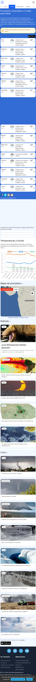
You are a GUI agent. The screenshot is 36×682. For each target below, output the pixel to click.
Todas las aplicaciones (22, 660)
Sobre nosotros (5, 660)
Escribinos (4, 663)
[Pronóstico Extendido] (2, 2)
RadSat (28, 6)
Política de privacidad (18, 679)
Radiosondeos (19, 669)
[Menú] (33, 2)
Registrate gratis (5, 667)
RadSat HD (18, 665)
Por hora (4, 6)
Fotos (3, 452)
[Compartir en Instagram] (8, 195)
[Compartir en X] (5, 195)
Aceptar (29, 679)
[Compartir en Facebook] (2, 195)
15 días (12, 6)
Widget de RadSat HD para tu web (18, 317)
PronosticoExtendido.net (22, 663)
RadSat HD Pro (19, 667)
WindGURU (20, 6)
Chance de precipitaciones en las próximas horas (17, 30)
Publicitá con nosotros (7, 665)
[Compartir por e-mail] (12, 195)
